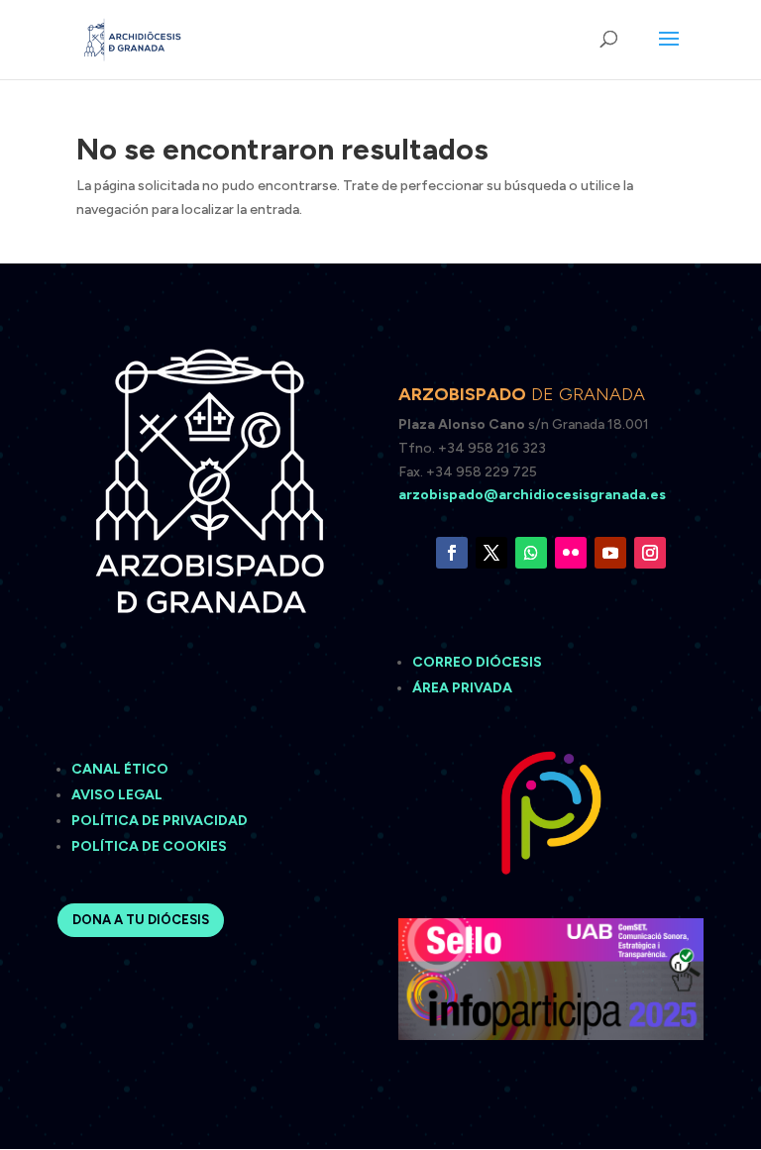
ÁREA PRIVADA (462, 688)
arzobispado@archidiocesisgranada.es (532, 494)
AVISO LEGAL (118, 794)
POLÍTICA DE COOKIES (149, 846)
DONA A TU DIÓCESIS (140, 919)
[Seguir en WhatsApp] (531, 553)
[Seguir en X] (491, 553)
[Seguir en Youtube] (610, 553)
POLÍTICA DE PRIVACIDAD (159, 820)
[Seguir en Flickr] (571, 553)
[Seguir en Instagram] (650, 553)
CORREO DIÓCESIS (477, 662)
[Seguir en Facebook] (452, 553)
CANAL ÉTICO (121, 769)
